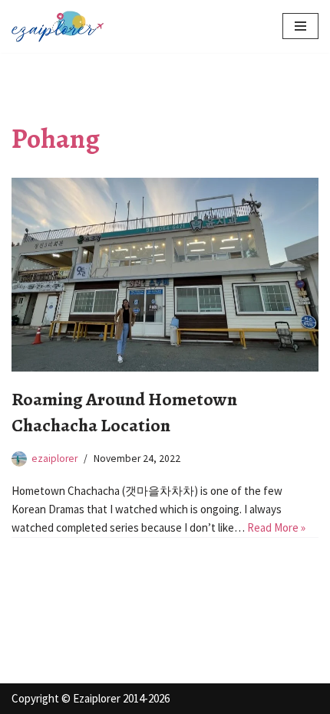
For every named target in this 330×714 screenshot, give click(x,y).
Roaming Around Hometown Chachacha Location (124, 412)
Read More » (276, 527)
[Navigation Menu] (300, 26)
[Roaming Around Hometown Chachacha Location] (165, 275)
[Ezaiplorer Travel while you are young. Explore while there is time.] (58, 26)
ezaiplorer (54, 458)
